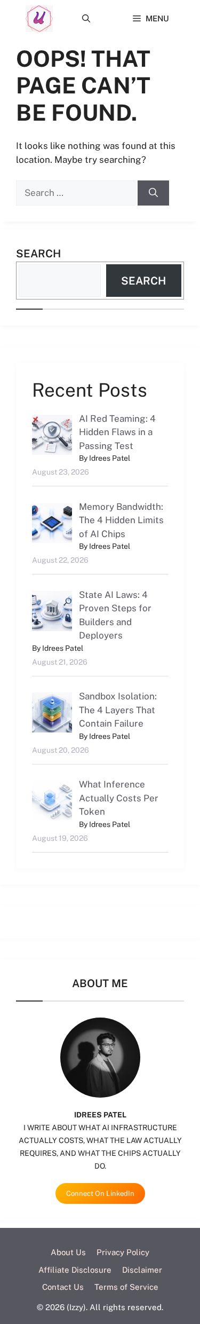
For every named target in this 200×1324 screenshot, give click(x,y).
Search (38, 253)
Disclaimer (142, 1269)
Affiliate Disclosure (74, 1269)
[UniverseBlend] (39, 18)
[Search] (153, 193)
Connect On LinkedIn (100, 1193)
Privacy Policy (123, 1252)
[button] (86, 18)
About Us (68, 1252)
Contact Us (63, 1286)
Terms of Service (126, 1286)
